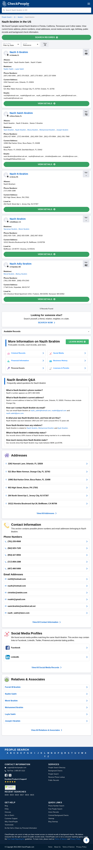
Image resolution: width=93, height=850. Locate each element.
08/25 (32, 795)
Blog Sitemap (53, 822)
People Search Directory (56, 767)
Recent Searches (15, 792)
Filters (45, 43)
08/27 (22, 795)
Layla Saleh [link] (19, 69)
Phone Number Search (56, 806)
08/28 (17, 795)
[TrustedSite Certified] (10, 787)
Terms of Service (61, 839)
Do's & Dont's (9, 815)
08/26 (27, 795)
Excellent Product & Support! (16, 779)
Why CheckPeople (11, 822)
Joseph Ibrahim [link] (62, 130)
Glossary (8, 812)
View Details (45, 103)
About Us (57, 847)
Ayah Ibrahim (63, 428)
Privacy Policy (75, 839)
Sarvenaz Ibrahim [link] (10, 229)
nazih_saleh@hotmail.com (41, 410)
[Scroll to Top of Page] (86, 840)
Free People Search (55, 809)
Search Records (45, 37)
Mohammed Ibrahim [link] (47, 130)
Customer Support (11, 818)
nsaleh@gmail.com (59, 410)
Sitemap (51, 818)
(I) (14, 17)
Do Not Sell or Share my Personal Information (21, 828)
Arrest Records (53, 812)
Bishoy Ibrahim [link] (21, 274)
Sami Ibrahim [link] (9, 130)
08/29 (12, 795)
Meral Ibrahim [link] (9, 274)
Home (50, 847)
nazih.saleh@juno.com (15, 413)
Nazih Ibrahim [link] (20, 130)
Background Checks (55, 771)
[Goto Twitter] (10, 775)
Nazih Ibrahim (32, 428)
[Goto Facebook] (6, 775)
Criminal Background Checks (58, 815)
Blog (6, 806)
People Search (7, 17)
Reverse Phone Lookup (56, 777)
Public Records (53, 780)
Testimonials (9, 825)
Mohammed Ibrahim (46, 428)
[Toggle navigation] (88, 3)
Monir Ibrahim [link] (24, 229)
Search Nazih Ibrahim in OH (16, 10)
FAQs (7, 809)
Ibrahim (20, 17)
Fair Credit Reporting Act (16, 839)
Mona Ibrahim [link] (32, 130)
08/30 (7, 795)
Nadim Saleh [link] (8, 69)
